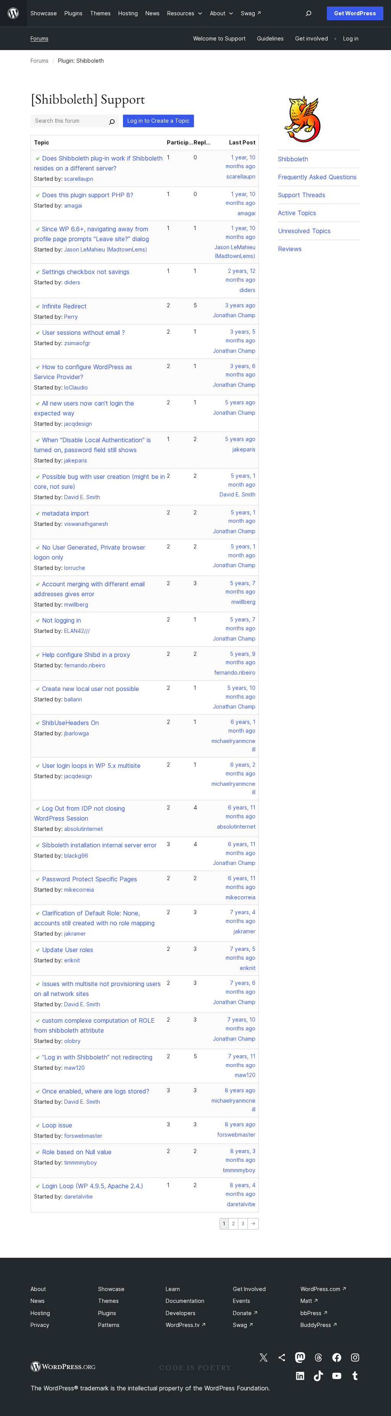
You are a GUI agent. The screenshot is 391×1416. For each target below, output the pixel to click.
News (38, 1301)
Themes (108, 1301)
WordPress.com (324, 1289)
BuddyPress (319, 1325)
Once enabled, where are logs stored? (95, 1091)
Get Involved (249, 1289)
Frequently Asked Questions (317, 177)
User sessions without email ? (83, 332)
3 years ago (240, 305)
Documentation (185, 1301)
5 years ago (240, 402)
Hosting (40, 1313)
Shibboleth (293, 159)
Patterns (109, 1325)
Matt (309, 1301)
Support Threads (301, 195)
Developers (181, 1313)
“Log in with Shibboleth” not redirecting (97, 1057)
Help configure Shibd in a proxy (86, 655)
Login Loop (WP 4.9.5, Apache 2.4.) (92, 1186)
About (38, 1289)
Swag (243, 1325)
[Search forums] (112, 121)
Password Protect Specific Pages (89, 879)
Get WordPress (355, 13)
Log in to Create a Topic (158, 120)
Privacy (40, 1325)
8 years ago (240, 1090)
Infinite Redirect (64, 306)
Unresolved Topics (304, 231)
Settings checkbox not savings (85, 272)
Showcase (111, 1289)
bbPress (314, 1313)
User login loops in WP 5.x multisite (91, 765)
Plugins (107, 1313)
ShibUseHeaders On (70, 723)
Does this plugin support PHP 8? (87, 195)
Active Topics (297, 213)
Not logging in (61, 620)
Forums (39, 38)
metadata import (65, 513)
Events (241, 1301)
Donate (245, 1313)
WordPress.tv (186, 1325)
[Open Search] (308, 13)
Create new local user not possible (90, 689)
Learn (173, 1289)
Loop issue (57, 1125)
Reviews (290, 249)
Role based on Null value (76, 1152)
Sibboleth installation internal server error (99, 845)
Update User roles (67, 950)
